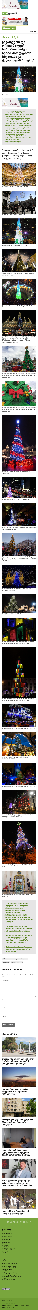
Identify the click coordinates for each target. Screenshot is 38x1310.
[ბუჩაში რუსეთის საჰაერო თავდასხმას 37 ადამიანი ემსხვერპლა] (19, 1077)
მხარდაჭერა (9, 28)
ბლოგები (5, 1252)
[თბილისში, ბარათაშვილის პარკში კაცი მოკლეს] (19, 1199)
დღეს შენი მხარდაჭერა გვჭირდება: (19, 935)
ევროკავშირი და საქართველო (13, 1276)
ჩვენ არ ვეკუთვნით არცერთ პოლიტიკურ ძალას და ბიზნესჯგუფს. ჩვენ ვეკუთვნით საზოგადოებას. (19, 928)
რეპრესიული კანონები (10, 1273)
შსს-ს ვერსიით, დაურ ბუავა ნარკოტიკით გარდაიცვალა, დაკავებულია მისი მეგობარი (17, 1182)
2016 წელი (6, 959)
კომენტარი (6, 1243)
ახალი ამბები (10, 37)
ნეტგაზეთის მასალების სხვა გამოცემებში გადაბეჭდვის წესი (15, 1306)
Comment (5, 980)
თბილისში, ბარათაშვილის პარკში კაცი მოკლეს (15, 1212)
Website (4, 1016)
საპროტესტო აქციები (9, 1267)
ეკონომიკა (6, 1239)
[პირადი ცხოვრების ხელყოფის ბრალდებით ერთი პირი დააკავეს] (19, 1108)
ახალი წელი (15, 959)
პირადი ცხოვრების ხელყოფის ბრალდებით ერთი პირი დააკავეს (17, 1122)
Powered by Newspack (8, 1303)
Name (3, 1000)
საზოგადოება (7, 1236)
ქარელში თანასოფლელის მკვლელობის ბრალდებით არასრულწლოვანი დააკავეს (17, 1152)
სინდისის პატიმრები (9, 1263)
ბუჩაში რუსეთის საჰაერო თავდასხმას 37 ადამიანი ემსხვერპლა (15, 1091)
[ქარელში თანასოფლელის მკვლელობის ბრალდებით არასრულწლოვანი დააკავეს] (19, 1138)
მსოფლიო (24, 959)
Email (3, 1008)
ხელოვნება (6, 1246)
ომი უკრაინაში (7, 1270)
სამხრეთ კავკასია (8, 1249)
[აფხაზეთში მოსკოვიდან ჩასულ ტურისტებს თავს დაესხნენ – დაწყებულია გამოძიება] (19, 1047)
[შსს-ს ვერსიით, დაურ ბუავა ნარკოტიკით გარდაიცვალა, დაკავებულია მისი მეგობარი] (19, 1168)
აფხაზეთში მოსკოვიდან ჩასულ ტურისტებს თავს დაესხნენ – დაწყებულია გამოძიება (18, 1061)
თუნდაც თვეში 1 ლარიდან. (15, 942)
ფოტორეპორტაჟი (17, 962)
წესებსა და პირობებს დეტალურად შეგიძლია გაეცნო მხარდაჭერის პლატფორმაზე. (18, 949)
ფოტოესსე (6, 962)
